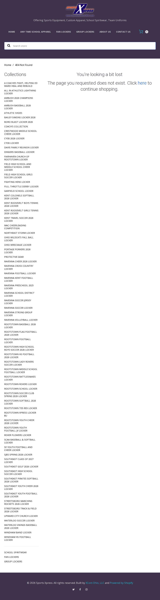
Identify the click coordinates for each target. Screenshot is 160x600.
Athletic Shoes (13, 112)
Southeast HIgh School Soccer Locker (18, 473)
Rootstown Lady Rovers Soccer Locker (19, 363)
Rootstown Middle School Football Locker (20, 371)
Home (11, 31)
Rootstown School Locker (20, 388)
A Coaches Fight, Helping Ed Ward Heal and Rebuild (21, 84)
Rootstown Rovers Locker (20, 384)
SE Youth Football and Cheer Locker (18, 449)
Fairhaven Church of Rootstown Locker (16, 158)
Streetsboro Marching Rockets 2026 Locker (18, 502)
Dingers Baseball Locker (19, 152)
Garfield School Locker (18, 190)
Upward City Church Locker (21, 515)
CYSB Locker (11, 142)
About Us (105, 31)
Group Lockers (85, 31)
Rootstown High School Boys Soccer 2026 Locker (19, 348)
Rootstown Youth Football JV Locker (15, 429)
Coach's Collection (16, 126)
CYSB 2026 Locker (14, 138)
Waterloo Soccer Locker (19, 520)
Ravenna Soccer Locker (18, 307)
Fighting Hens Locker (17, 181)
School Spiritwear (15, 552)
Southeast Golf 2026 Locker (21, 466)
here (142, 83)
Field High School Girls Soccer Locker (18, 176)
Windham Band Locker (17, 532)
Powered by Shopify (121, 583)
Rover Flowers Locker (17, 435)
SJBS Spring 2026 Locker (18, 454)
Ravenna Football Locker (20, 273)
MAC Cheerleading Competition (15, 227)
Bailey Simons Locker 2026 (19, 117)
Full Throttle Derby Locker (21, 186)
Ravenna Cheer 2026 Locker (20, 261)
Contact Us (123, 31)
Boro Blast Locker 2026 (18, 121)
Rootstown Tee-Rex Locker (20, 408)
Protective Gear (14, 256)
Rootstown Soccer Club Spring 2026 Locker (19, 395)
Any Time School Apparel (35, 31)
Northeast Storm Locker (19, 232)
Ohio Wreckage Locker (17, 244)
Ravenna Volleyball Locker (21, 319)
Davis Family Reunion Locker (21, 147)
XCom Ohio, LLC (95, 583)
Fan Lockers (63, 31)
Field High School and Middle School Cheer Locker (17, 167)
